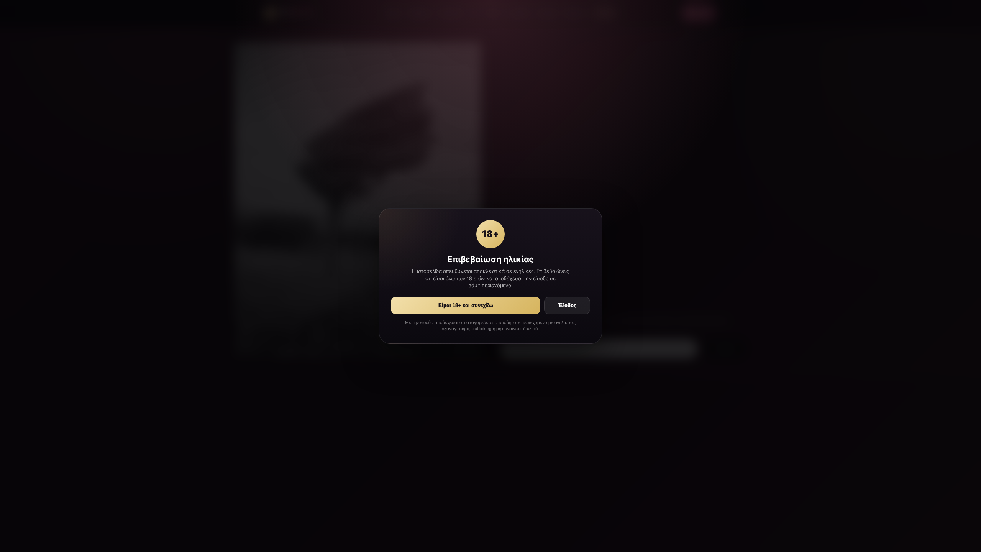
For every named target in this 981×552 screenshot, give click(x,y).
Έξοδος (567, 305)
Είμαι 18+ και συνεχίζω (465, 305)
